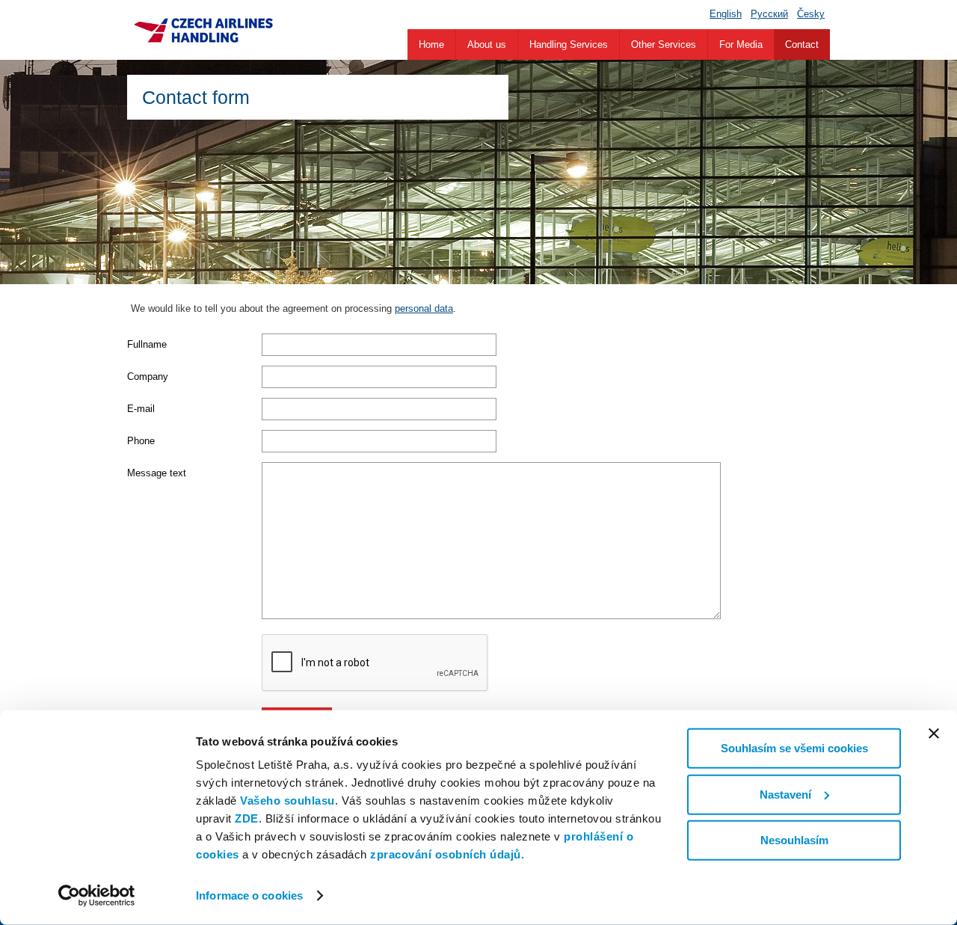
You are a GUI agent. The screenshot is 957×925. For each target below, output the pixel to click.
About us (486, 44)
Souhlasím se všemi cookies (794, 748)
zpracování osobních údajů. (447, 854)
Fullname (147, 344)
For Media (741, 44)
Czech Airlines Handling (203, 30)
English (726, 13)
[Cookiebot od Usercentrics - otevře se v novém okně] (96, 896)
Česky (811, 13)
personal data (424, 308)
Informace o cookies (249, 895)
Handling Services (568, 44)
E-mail (141, 408)
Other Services (663, 44)
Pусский (769, 13)
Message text (156, 473)
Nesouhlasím (794, 840)
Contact (802, 44)
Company (147, 376)
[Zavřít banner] (934, 733)
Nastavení (785, 793)
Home (431, 44)
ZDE (247, 818)
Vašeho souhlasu (287, 800)
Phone (141, 440)
